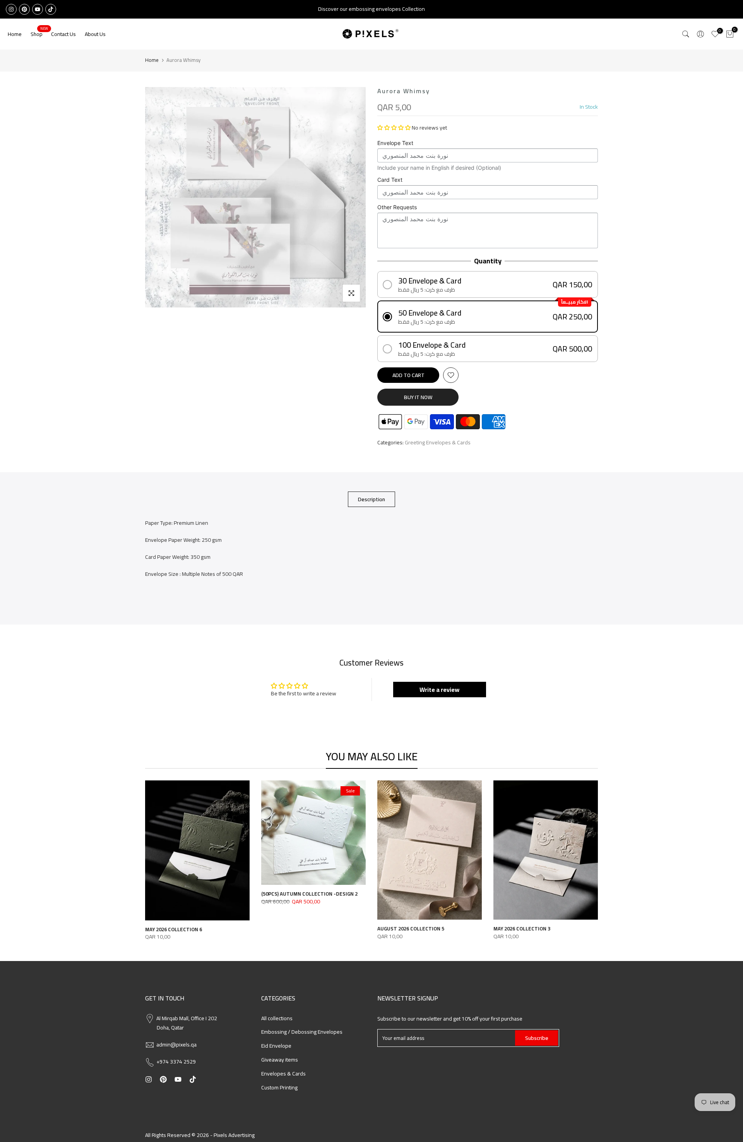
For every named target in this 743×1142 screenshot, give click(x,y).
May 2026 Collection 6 (173, 929)
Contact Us (63, 34)
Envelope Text (395, 143)
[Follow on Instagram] (11, 9)
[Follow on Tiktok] (50, 9)
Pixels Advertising (234, 1135)
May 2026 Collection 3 (521, 928)
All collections (277, 1018)
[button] (394, 128)
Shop (39, 34)
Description (371, 499)
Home (15, 34)
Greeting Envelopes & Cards (438, 442)
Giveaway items (279, 1060)
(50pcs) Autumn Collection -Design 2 (309, 893)
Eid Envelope (276, 1046)
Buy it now (418, 397)
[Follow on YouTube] (37, 9)
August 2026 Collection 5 (410, 928)
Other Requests (397, 207)
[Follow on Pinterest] (24, 9)
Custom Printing (279, 1087)
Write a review (439, 689)
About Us (95, 34)
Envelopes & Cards (283, 1074)
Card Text (389, 179)
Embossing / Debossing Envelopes (301, 1032)
